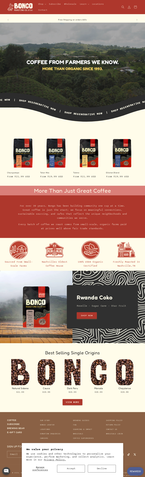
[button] (42, 4)
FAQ (74, 425)
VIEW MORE (72, 402)
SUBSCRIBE (13, 424)
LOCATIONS (45, 429)
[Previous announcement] (8, 19)
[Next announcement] (137, 19)
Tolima (76, 172)
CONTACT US (111, 429)
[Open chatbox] (6, 471)
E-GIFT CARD (14, 432)
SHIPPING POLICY (114, 420)
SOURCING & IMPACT (82, 429)
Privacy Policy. (55, 459)
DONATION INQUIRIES (50, 434)
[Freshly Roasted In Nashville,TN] (126, 250)
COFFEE (11, 420)
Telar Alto (44, 172)
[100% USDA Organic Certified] (90, 250)
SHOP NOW (87, 315)
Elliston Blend (112, 172)
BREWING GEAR (15, 428)
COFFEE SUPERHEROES (83, 438)
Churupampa (13, 172)
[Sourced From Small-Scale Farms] (18, 250)
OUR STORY (45, 420)
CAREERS (44, 438)
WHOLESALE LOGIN (114, 434)
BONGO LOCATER (47, 425)
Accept (71, 468)
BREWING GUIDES (81, 420)
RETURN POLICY (113, 425)
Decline (102, 468)
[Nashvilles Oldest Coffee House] (54, 250)
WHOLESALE (78, 434)
